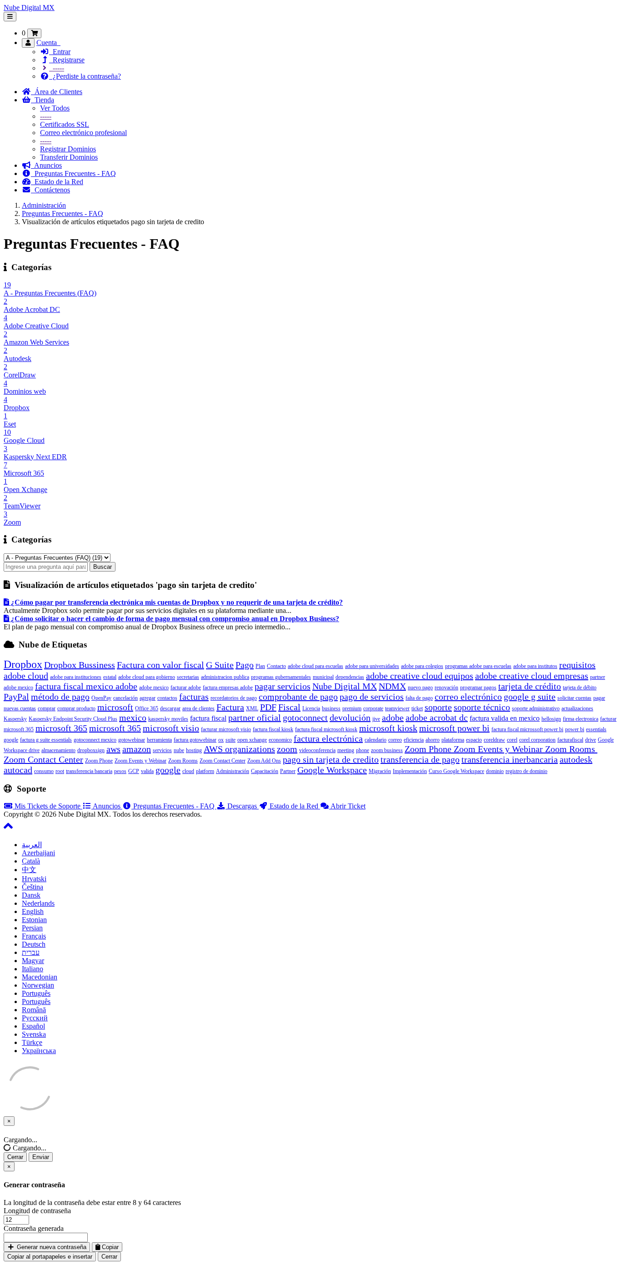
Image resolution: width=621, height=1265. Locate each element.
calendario (375, 740)
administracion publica (225, 677)
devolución (350, 718)
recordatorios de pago (233, 698)
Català (31, 861)
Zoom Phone (99, 761)
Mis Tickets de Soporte (47, 806)
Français (34, 936)
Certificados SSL (64, 124)
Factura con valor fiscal (160, 665)
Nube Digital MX (29, 7)
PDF (268, 707)
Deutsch (33, 944)
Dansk (31, 895)
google (167, 770)
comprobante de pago (298, 697)
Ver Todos (55, 108)
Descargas (242, 806)
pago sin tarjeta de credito (331, 759)
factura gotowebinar (195, 740)
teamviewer (397, 708)
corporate (373, 708)
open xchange (252, 740)
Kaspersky (15, 719)
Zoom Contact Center (222, 761)
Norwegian (38, 985)
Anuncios (46, 165)
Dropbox (23, 664)
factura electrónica (328, 738)
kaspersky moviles (168, 719)
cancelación (125, 698)
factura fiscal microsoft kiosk (326, 729)
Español (33, 1026)
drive (590, 740)
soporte (438, 707)
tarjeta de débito (579, 687)
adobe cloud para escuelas (315, 666)
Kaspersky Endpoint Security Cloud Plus (73, 719)
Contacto (276, 666)
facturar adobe (185, 687)
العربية (32, 844)
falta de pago (419, 698)
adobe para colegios (422, 666)
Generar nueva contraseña (50, 1247)
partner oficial (254, 718)
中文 (29, 869)
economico (280, 740)
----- (56, 68)
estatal (109, 677)
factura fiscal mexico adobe (86, 686)
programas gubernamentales (281, 677)
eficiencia (414, 740)
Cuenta (48, 42)
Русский (35, 1018)
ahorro (433, 740)
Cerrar (15, 1157)
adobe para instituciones (75, 677)
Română (34, 1010)
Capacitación (264, 771)
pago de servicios (372, 697)
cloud (188, 771)
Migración (380, 771)
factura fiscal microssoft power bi (527, 729)
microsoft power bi (454, 728)
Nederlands (38, 903)
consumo (44, 771)
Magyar (33, 960)
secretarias (188, 677)
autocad (18, 770)
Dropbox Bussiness (79, 665)
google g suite (530, 697)
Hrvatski (34, 879)
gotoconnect (305, 718)
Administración (44, 205)
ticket (417, 708)
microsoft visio (171, 728)
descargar (170, 708)
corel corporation (537, 740)
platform (205, 771)
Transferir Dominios (69, 157)
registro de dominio (526, 771)
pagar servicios (282, 686)
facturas (194, 697)
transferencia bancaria (89, 771)
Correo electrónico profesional (83, 132)
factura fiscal (208, 718)
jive (376, 719)
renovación (446, 687)
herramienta (159, 740)
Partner (287, 771)
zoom (287, 749)
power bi (574, 729)
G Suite (220, 665)
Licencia (311, 708)
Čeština (32, 887)
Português (36, 993)
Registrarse (67, 60)
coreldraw (494, 740)
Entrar (59, 51)
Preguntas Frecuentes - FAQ (73, 173)
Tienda (42, 100)
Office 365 (146, 708)
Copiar (109, 1247)
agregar (147, 698)
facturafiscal (570, 740)
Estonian (34, 920)
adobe (393, 718)
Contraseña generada (34, 1228)
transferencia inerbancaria (509, 759)
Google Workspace (332, 770)
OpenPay (101, 698)
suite (230, 740)
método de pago (60, 697)
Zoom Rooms (183, 761)
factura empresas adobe (228, 687)
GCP (133, 771)
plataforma (452, 740)
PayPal (16, 697)
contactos (167, 698)
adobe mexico (154, 687)
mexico (132, 718)
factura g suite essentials (46, 740)
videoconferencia (317, 750)
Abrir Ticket (347, 806)
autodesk (576, 759)
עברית (31, 952)
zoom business (387, 750)
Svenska (34, 1034)
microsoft (115, 707)
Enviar (40, 1157)
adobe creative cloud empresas (531, 676)
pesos (120, 771)
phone (362, 750)
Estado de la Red (57, 182)
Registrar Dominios (68, 149)
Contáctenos (50, 190)
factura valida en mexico (505, 718)
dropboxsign (91, 750)
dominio (495, 771)
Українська (39, 1050)
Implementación (410, 771)
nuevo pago (420, 687)
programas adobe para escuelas (478, 666)
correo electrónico (468, 697)
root (59, 771)
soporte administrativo (536, 708)
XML (252, 708)
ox (221, 740)
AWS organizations (239, 749)
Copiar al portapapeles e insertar (49, 1256)
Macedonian (39, 977)
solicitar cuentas (574, 698)
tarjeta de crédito (529, 686)
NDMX (392, 686)
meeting (345, 750)
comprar (46, 708)
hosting (194, 750)
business (331, 708)
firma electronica (580, 719)
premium (351, 708)
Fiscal (289, 707)
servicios (162, 750)
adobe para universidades (372, 666)
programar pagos (478, 687)
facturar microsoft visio (226, 729)
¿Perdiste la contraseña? (85, 76)
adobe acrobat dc (437, 718)
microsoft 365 (61, 728)
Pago (244, 665)
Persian (32, 928)
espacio (474, 740)
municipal (323, 677)
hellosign (551, 719)
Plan (260, 666)
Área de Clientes (56, 91)
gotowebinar (131, 740)
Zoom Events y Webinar (140, 761)
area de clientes (198, 708)
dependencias (350, 677)
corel (512, 740)
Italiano (32, 969)
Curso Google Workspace (456, 771)
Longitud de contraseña (37, 1211)
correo (395, 740)
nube (179, 750)
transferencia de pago (420, 759)
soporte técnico (482, 707)
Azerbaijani (38, 853)
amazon (136, 749)
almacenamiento (58, 750)
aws (113, 749)
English (33, 911)
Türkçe (32, 1042)
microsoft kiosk (388, 728)
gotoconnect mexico (95, 740)
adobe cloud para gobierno (146, 677)
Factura (230, 707)
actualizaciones (577, 708)
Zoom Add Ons (264, 761)
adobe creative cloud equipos (419, 676)
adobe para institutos (535, 666)
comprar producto (76, 708)
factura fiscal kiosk (273, 729)
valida (147, 771)
